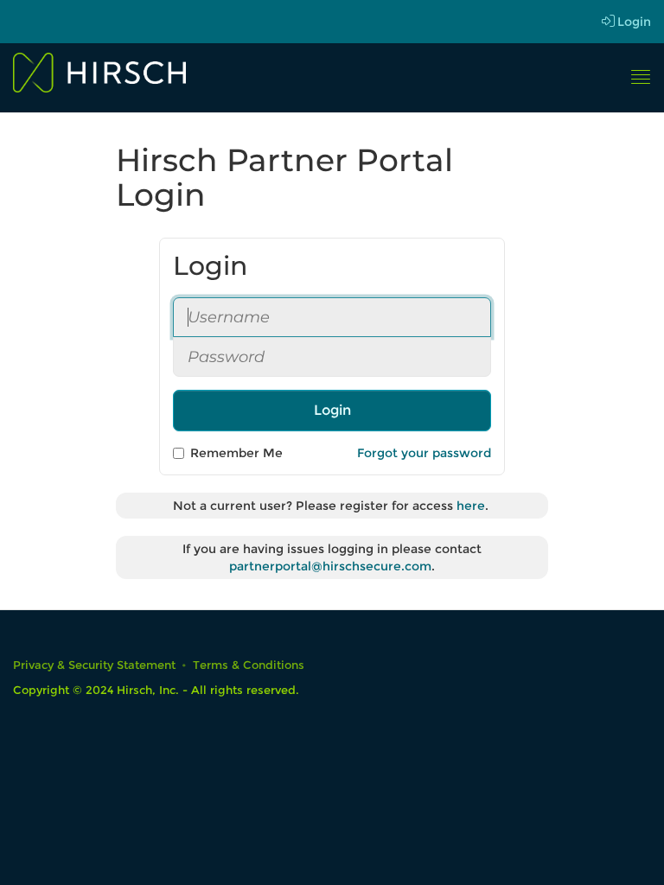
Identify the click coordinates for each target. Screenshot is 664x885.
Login (634, 21)
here (470, 505)
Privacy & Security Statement (94, 665)
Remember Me (236, 453)
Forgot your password (424, 453)
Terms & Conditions (248, 665)
